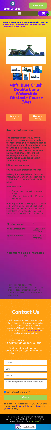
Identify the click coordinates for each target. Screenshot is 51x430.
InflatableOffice (36, 421)
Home (5, 22)
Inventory (16, 22)
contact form (33, 330)
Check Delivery (38, 117)
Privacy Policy (23, 406)
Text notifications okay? (18, 392)
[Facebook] (12, 3)
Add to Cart (15, 117)
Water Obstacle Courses (35, 22)
